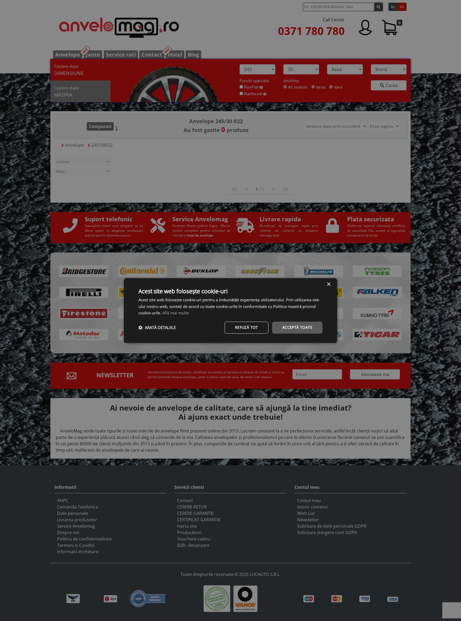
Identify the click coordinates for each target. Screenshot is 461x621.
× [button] (329, 284)
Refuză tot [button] (246, 327)
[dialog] (230, 310)
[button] (157, 328)
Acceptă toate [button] (297, 327)
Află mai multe (175, 313)
